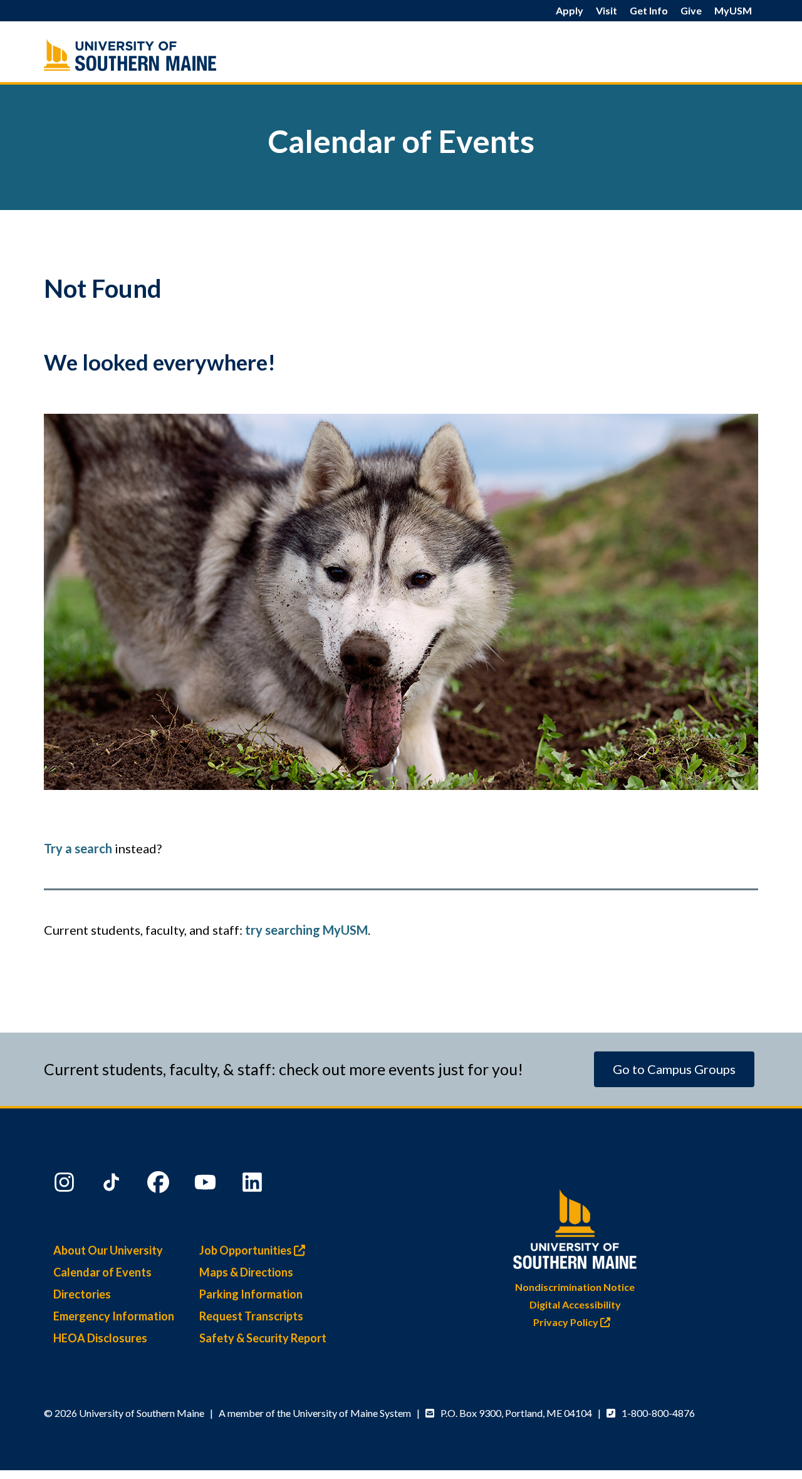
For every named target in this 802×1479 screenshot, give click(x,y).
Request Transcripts (251, 1316)
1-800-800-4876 (658, 1413)
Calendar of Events (102, 1272)
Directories (82, 1294)
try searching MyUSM (306, 929)
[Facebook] (159, 1185)
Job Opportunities (246, 1250)
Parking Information (251, 1294)
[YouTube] (206, 1185)
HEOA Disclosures (100, 1338)
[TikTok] (112, 1185)
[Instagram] (65, 1185)
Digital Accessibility (575, 1304)
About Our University (108, 1250)
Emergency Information (113, 1316)
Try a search (78, 848)
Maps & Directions (246, 1272)
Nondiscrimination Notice (575, 1287)
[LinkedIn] (253, 1185)
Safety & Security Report (262, 1338)
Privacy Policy (566, 1322)
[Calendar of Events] (156, 55)
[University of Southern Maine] (575, 1226)
